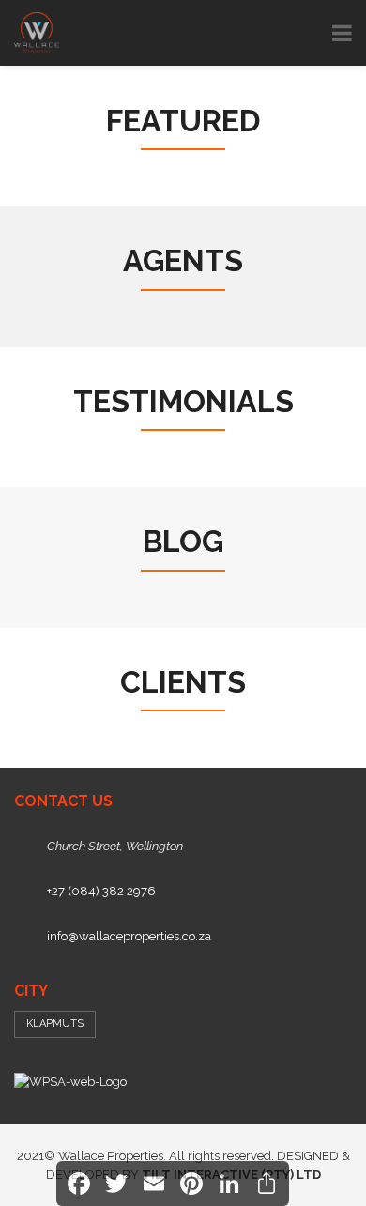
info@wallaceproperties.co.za (129, 936)
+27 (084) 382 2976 (101, 891)
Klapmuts (55, 1023)
